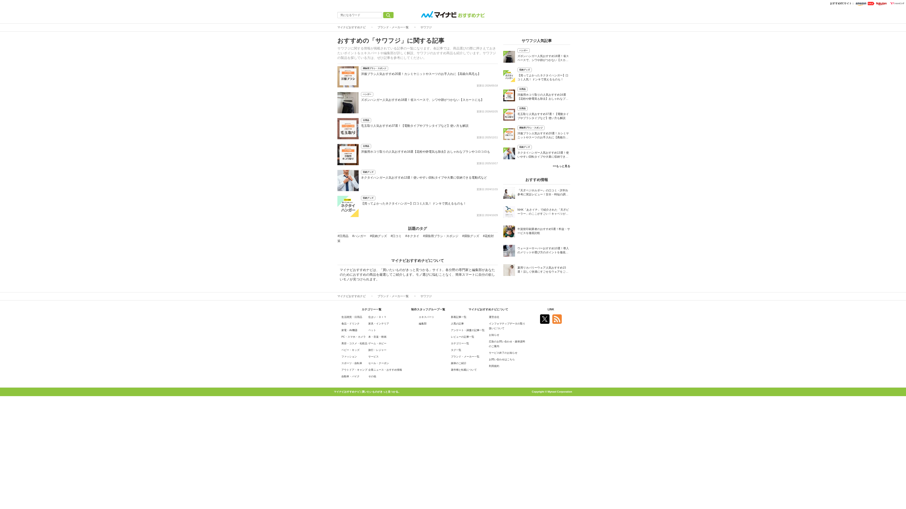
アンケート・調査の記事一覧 (468, 330)
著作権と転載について (464, 369)
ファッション (349, 356)
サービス (373, 356)
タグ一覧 (456, 350)
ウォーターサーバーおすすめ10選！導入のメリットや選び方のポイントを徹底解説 (543, 251)
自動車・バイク (350, 376)
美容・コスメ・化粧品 (354, 343)
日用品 (366, 120)
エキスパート (426, 317)
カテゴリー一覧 (460, 343)
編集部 (423, 323)
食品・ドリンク (350, 323)
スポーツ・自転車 (351, 363)
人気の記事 (457, 323)
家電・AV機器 (349, 330)
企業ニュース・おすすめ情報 (385, 369)
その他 (372, 376)
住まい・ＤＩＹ (377, 317)
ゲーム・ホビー (377, 343)
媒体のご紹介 (458, 363)
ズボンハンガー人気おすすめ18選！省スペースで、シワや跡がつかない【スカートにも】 (422, 100)
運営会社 (494, 317)
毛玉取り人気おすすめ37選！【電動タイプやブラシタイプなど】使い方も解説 (415, 125)
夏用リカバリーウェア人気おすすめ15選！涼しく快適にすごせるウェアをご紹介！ (542, 270)
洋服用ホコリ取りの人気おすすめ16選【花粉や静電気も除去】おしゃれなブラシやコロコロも (425, 151)
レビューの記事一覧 (462, 336)
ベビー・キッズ (350, 350)
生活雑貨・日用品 (351, 317)
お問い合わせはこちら (502, 359)
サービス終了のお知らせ (503, 352)
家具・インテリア (378, 323)
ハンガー (367, 94)
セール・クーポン (378, 363)
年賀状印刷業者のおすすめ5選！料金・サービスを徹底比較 (543, 231)
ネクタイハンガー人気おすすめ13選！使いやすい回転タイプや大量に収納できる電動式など (424, 177)
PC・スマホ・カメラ (353, 336)
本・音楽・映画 (377, 336)
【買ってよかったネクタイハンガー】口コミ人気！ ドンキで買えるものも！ (413, 203)
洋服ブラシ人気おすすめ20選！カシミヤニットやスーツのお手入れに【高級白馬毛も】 (421, 74)
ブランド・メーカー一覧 (393, 27)
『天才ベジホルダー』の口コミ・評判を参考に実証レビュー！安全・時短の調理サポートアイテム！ (542, 193)
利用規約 (494, 366)
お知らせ (494, 334)
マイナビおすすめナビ (351, 27)
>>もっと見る (561, 166)
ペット (372, 330)
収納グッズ (368, 172)
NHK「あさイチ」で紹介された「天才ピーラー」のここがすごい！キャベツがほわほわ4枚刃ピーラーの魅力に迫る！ (543, 212)
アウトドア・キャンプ (354, 369)
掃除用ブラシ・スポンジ (374, 68)
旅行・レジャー (377, 350)
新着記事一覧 (458, 317)
